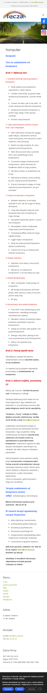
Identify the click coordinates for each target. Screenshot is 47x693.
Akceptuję (8, 689)
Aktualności (7, 599)
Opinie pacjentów (10, 585)
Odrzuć (19, 689)
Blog (5, 588)
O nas (5, 582)
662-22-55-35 (11, 639)
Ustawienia (31, 689)
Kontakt (6, 597)
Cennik (5, 593)
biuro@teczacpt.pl (38, 2)
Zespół (5, 591)
